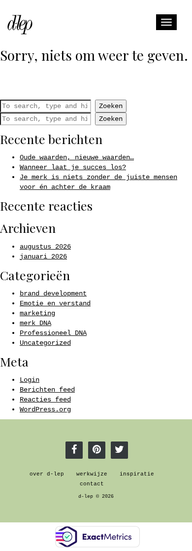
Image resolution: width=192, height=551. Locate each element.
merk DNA (35, 323)
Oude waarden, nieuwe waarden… (77, 157)
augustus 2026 (45, 247)
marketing (37, 313)
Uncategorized (45, 343)
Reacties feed (45, 400)
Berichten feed (47, 390)
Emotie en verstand (55, 303)
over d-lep (47, 474)
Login (29, 380)
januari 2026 (43, 256)
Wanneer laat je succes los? (73, 167)
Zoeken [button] (111, 106)
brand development (53, 293)
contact (92, 484)
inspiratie (137, 474)
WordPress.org (45, 409)
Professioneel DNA (53, 333)
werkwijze (91, 474)
